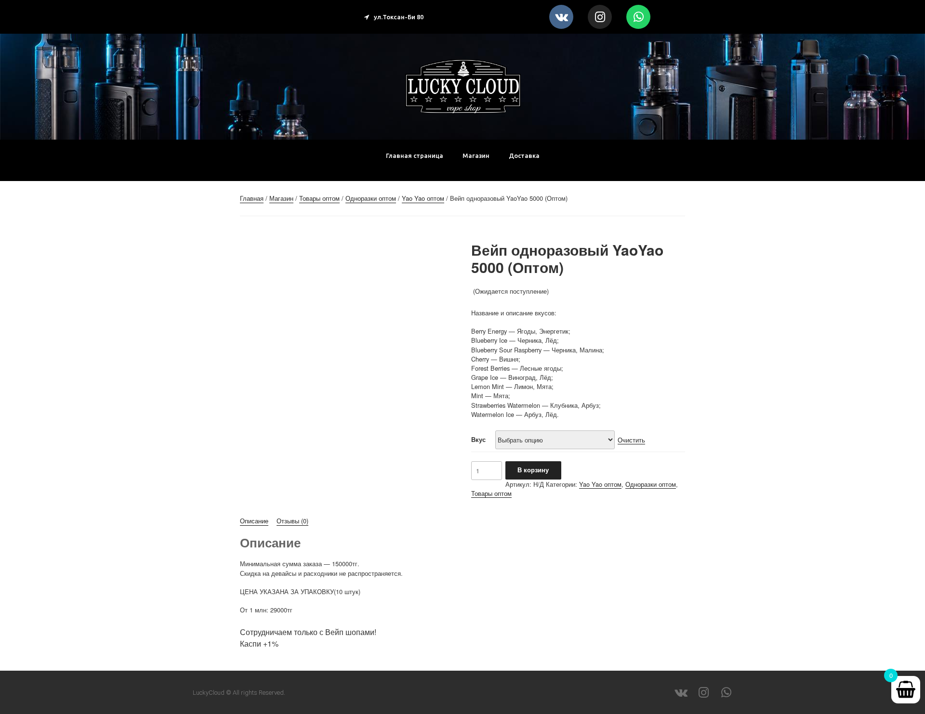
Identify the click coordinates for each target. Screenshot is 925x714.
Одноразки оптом (370, 198)
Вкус (478, 439)
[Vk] (561, 17)
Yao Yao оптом (423, 198)
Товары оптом (319, 198)
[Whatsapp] (638, 17)
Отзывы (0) (292, 520)
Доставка (524, 155)
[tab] (254, 520)
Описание (254, 520)
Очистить (631, 439)
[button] (393, 17)
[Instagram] (600, 17)
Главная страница (414, 155)
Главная (252, 198)
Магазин (475, 155)
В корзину (533, 470)
